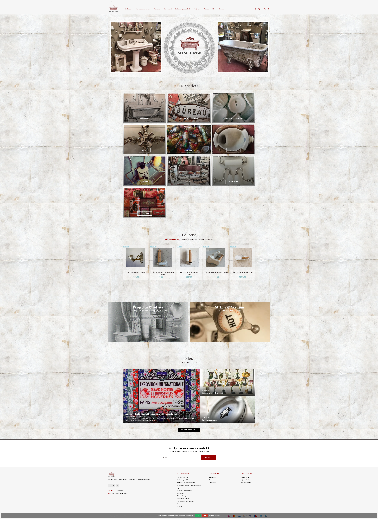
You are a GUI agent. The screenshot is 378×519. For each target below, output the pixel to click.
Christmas (157, 9)
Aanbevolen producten (189, 239)
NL (112, 2)
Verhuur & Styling (183, 477)
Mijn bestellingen (246, 480)
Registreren (245, 477)
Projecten (197, 9)
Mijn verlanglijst (246, 482)
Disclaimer (180, 493)
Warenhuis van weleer (143, 9)
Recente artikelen (188, 430)
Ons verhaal (168, 9)
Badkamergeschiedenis (182, 9)
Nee (205, 515)
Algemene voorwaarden (184, 490)
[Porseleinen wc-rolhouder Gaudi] (162, 257)
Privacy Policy (181, 496)
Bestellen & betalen (183, 498)
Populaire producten (206, 239)
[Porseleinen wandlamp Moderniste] (242, 257)
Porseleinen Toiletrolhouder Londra (136, 272)
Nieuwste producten (172, 239)
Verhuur (206, 9)
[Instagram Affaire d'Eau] (113, 485)
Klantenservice (182, 504)
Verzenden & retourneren (185, 501)
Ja (198, 515)
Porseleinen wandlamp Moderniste (242, 272)
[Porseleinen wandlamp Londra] (189, 257)
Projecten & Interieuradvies (186, 482)
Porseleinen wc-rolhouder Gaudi (162, 272)
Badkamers (128, 9)
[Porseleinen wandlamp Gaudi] (215, 257)
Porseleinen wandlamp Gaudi (215, 272)
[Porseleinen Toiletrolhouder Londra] (135, 257)
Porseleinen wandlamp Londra (189, 272)
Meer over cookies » (214, 515)
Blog (213, 9)
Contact (221, 9)
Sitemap (179, 506)
